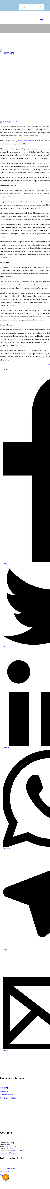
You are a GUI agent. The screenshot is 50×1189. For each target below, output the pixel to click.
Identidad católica (6, 1095)
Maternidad (4, 1091)
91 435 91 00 (12, 1147)
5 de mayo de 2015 (10, 122)
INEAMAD (4, 1088)
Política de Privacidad (8, 1168)
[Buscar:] (31, 7)
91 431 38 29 (19, 1151)
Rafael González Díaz (26, 141)
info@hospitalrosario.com (15, 1153)
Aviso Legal (4, 1172)
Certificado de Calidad (8, 1098)
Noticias (9, 53)
